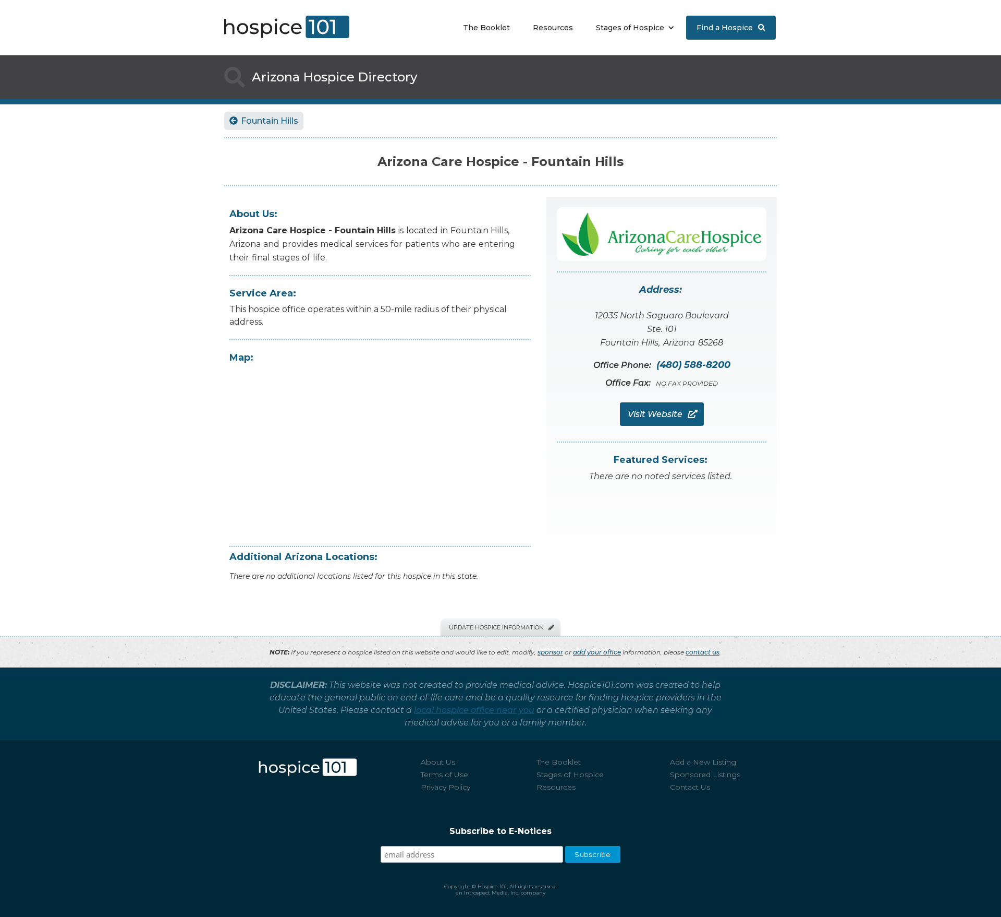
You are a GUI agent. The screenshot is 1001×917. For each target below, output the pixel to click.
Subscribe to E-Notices (500, 831)
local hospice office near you (474, 710)
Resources (553, 27)
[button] (632, 28)
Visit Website (662, 414)
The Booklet (486, 27)
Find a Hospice (731, 27)
